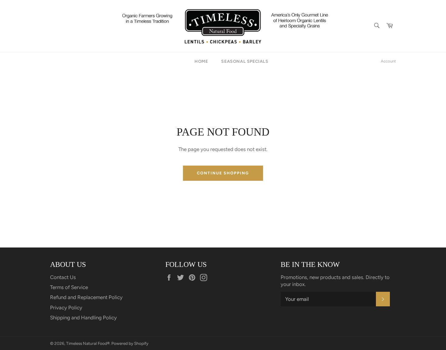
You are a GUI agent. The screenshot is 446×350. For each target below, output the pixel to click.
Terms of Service (69, 287)
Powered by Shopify (129, 343)
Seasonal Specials (244, 61)
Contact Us (63, 277)
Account (388, 61)
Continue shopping (223, 173)
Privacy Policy (66, 308)
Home (201, 61)
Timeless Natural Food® (88, 343)
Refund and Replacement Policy (86, 297)
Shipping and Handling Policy (83, 318)
